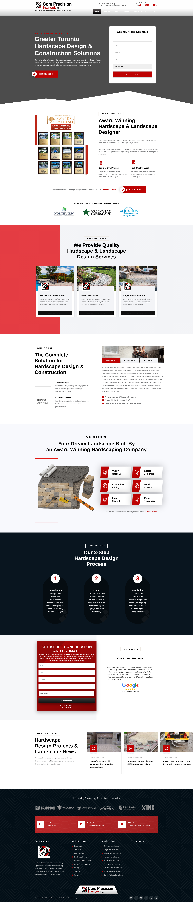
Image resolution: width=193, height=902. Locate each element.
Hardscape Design (80, 857)
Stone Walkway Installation (113, 875)
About (117, 11)
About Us (77, 850)
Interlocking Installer (137, 313)
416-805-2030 (148, 5)
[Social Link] (131, 898)
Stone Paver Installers (82, 864)
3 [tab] (84, 321)
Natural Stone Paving (111, 857)
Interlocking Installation (112, 853)
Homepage (78, 846)
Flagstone (148, 360)
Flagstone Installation (111, 850)
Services (107, 11)
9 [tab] (103, 321)
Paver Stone (111, 360)
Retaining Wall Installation (113, 868)
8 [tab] (100, 321)
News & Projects (140, 11)
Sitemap (77, 871)
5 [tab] (90, 321)
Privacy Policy (72, 898)
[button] (64, 145)
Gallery (126, 11)
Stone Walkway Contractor (55, 313)
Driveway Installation (111, 846)
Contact (154, 11)
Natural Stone (130, 360)
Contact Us (78, 875)
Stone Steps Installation (112, 871)
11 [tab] (109, 321)
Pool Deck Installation (112, 864)
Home (97, 11)
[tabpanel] (55, 291)
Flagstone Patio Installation (96, 313)
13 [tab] (115, 321)
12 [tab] (112, 321)
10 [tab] (106, 321)
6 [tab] (93, 321)
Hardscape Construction (82, 861)
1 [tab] (78, 321)
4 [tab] (87, 321)
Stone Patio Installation (112, 861)
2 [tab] (81, 321)
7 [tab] (96, 321)
